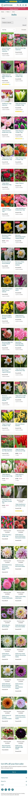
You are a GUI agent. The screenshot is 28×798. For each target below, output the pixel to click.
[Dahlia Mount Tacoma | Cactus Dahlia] (7, 634)
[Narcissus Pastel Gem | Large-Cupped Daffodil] (7, 354)
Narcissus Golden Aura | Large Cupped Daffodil (6, 236)
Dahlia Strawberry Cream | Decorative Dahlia (20, 717)
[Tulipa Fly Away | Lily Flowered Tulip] (20, 434)
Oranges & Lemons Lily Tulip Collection (7, 450)
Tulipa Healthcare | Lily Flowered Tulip (20, 505)
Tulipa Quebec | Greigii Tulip (19, 475)
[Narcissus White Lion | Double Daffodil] (20, 247)
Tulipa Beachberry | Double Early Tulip (20, 209)
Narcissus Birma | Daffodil (19, 424)
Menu (26, 5)
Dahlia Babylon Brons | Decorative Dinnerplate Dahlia (20, 536)
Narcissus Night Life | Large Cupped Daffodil (7, 344)
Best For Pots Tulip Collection (20, 48)
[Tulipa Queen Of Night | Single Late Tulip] (7, 60)
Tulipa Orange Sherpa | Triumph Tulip (6, 210)
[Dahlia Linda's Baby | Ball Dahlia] (20, 577)
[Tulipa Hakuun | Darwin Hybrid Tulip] (7, 466)
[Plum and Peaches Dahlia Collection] (7, 726)
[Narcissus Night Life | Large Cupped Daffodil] (7, 327)
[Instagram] (5, 789)
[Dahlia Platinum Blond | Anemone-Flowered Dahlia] (7, 664)
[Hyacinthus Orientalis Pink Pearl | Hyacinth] (20, 327)
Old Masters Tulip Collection (6, 104)
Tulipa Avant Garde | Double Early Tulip (7, 158)
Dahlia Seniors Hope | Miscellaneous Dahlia (19, 686)
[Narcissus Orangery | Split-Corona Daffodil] (7, 273)
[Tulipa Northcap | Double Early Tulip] (20, 354)
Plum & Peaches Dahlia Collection (6, 746)
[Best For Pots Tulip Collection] (20, 33)
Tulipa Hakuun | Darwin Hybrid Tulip (7, 475)
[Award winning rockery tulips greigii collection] (7, 40)
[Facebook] (2, 789)
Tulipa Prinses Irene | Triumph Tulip (20, 158)
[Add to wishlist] (12, 180)
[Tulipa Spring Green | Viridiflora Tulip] (20, 88)
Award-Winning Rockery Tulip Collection (6, 49)
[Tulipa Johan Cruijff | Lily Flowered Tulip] (20, 380)
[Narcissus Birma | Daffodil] (20, 409)
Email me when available (20, 500)
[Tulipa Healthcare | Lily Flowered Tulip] (20, 484)
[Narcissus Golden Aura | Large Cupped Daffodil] (7, 220)
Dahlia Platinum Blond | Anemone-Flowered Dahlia (6, 685)
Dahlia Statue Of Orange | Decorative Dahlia (7, 717)
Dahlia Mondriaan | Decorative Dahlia (20, 625)
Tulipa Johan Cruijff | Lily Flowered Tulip (20, 396)
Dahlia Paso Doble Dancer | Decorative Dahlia (20, 655)
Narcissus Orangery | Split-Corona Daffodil (7, 290)
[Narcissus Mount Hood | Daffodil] (7, 247)
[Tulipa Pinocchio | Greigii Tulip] (7, 515)
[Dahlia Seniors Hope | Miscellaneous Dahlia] (20, 664)
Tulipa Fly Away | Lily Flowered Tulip (20, 450)
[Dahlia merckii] (7, 605)
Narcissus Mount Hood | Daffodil (6, 262)
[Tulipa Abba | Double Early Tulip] (7, 168)
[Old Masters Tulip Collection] (7, 88)
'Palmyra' (19, 183)
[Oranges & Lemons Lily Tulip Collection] (7, 434)
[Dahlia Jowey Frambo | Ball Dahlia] (7, 577)
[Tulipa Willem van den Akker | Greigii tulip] (7, 491)
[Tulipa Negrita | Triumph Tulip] (20, 116)
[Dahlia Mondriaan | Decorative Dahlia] (20, 605)
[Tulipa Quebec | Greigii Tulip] (20, 466)
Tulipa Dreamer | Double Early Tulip (6, 131)
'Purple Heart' (19, 289)
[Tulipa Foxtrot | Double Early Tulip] (20, 300)
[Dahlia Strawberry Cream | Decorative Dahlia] (20, 696)
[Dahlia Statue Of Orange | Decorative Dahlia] (7, 696)
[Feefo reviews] (14, 1)
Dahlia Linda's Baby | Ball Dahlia (20, 597)
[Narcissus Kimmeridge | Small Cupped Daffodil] (20, 220)
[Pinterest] (12, 789)
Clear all (24, 25)
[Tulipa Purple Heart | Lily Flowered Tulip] (20, 273)
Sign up (14, 772)
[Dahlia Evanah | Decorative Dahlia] (20, 545)
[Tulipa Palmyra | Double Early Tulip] (20, 168)
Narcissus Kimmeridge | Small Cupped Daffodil (20, 236)
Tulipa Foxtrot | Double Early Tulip (20, 316)
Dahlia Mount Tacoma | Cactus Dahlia (6, 655)
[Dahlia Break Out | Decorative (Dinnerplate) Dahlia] (7, 545)
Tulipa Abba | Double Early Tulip (6, 183)
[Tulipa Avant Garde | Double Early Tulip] (7, 143)
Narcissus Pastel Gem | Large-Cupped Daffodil (6, 370)
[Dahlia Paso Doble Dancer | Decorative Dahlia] (20, 634)
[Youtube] (9, 789)
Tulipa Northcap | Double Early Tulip (20, 369)
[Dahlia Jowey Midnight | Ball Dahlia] (20, 726)
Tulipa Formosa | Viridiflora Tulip (6, 424)
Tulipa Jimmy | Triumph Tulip (19, 75)
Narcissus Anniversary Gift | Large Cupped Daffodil (6, 398)
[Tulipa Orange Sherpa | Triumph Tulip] (7, 193)
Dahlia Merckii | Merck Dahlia (6, 625)
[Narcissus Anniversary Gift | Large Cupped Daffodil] (7, 380)
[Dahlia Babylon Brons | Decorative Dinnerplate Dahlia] (20, 515)
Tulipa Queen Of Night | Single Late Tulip (7, 76)
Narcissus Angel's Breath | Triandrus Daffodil (7, 317)
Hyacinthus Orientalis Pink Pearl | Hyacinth (19, 344)
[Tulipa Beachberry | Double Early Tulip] (20, 193)
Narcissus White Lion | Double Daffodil (19, 263)
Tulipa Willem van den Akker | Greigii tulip (7, 501)
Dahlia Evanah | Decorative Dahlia (20, 565)
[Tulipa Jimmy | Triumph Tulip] (20, 60)
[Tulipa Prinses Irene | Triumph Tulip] (20, 143)
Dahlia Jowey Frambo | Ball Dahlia (7, 597)
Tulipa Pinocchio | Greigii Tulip (6, 535)
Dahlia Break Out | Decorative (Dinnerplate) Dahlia (7, 567)
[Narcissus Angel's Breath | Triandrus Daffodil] (7, 300)
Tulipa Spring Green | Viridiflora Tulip (20, 104)
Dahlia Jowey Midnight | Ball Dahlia (19, 747)
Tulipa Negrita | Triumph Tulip (19, 131)
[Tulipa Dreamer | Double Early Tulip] (7, 116)
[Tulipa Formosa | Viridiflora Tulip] (7, 409)
